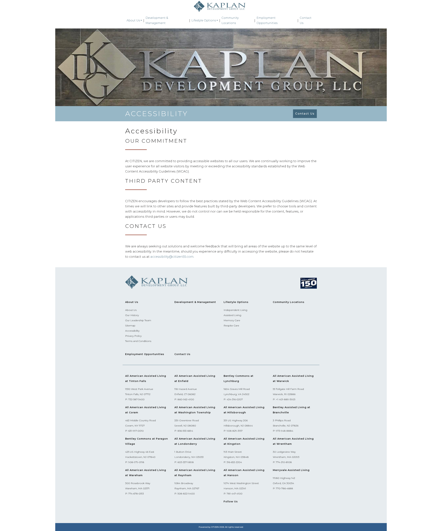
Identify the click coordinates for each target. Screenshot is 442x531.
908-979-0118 (136, 462)
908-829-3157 (235, 430)
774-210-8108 (284, 462)
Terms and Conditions (138, 341)
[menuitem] (134, 20)
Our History (132, 315)
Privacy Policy (133, 335)
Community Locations (230, 20)
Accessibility (132, 330)
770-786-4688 (284, 488)
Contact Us (305, 20)
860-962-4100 (185, 399)
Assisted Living (232, 315)
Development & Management (157, 20)
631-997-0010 (136, 430)
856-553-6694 (185, 430)
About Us (133, 20)
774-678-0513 (136, 493)
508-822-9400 (186, 493)
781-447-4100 (234, 493)
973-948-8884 (284, 430)
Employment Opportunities (267, 20)
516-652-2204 (234, 462)
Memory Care (232, 320)
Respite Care (231, 325)
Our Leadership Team (138, 320)
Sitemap (130, 325)
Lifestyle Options (203, 20)
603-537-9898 (185, 462)
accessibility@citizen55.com (172, 257)
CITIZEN (215, 527)
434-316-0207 (235, 399)
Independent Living (235, 310)
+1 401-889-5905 (285, 399)
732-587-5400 (136, 399)
